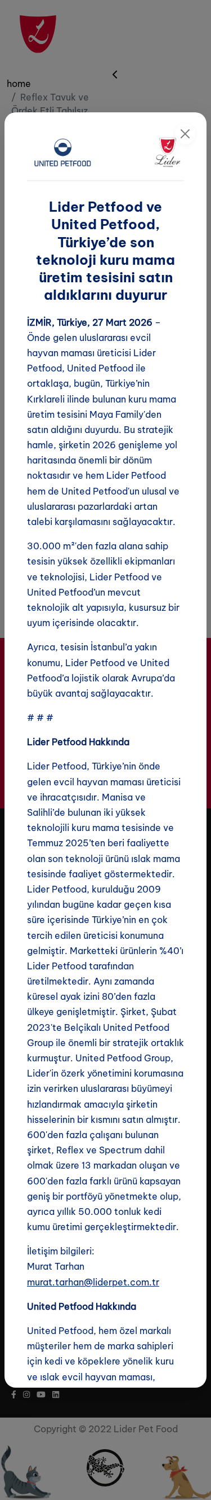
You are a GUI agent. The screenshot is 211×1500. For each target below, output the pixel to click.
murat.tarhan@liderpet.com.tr (93, 1282)
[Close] (185, 134)
